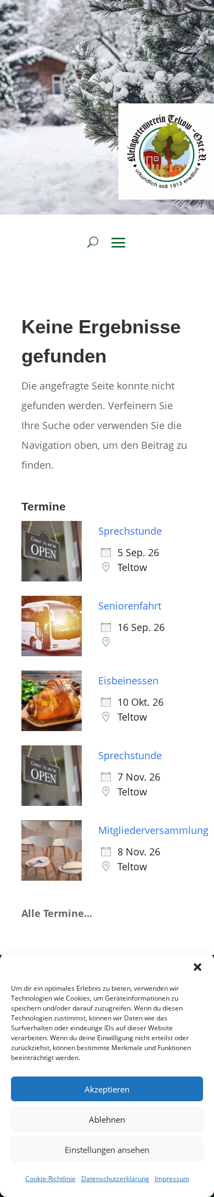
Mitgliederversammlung (153, 830)
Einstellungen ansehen (107, 1149)
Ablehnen (107, 1119)
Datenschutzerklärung (115, 1178)
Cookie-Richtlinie (50, 1178)
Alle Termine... (56, 913)
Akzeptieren (107, 1089)
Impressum (172, 1178)
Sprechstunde (130, 530)
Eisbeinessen (128, 680)
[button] (197, 967)
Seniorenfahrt (129, 605)
